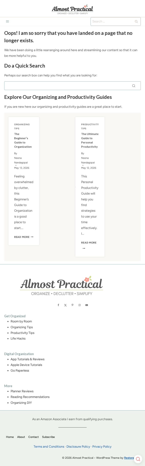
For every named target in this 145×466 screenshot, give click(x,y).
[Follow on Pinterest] (72, 304)
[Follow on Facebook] (58, 304)
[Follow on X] (65, 304)
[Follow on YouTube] (86, 304)
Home (10, 437)
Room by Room (21, 321)
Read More (23, 237)
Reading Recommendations (30, 397)
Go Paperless (20, 370)
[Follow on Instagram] (79, 304)
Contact (33, 437)
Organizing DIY (21, 403)
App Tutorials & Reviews (27, 359)
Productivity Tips (22, 333)
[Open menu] (7, 21)
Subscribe (48, 437)
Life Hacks (18, 338)
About (21, 437)
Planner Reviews (22, 391)
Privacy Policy (101, 446)
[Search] (133, 86)
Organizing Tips (22, 327)
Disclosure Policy (78, 446)
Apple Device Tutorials (26, 365)
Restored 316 (132, 457)
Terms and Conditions (49, 446)
